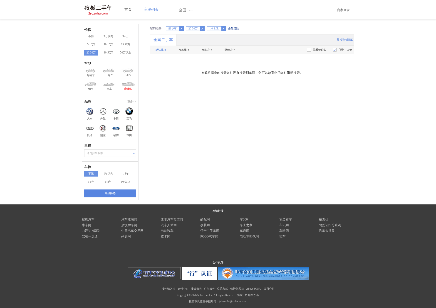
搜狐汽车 (88, 219)
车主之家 (246, 225)
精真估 (323, 219)
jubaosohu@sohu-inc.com (233, 301)
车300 (244, 219)
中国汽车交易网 (132, 231)
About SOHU (253, 288)
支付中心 (183, 288)
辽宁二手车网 (209, 231)
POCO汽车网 (209, 236)
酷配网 (205, 219)
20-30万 (91, 52)
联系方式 (222, 288)
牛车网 (86, 225)
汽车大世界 (327, 231)
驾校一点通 (90, 236)
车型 (87, 63)
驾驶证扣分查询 (330, 225)
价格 (87, 30)
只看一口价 (345, 49)
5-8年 (108, 181)
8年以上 (125, 181)
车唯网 (284, 231)
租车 (282, 236)
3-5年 (91, 181)
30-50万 (108, 52)
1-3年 (125, 173)
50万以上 (125, 52)
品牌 (87, 101)
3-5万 (125, 36)
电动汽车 (167, 231)
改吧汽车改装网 (172, 219)
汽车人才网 (169, 225)
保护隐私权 (237, 288)
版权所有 (253, 295)
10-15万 (108, 44)
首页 (128, 9)
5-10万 (91, 44)
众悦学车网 (129, 225)
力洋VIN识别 (91, 231)
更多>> (131, 101)
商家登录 (343, 10)
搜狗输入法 (168, 288)
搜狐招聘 (196, 288)
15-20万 (125, 44)
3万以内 (108, 36)
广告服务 (209, 288)
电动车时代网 (249, 236)
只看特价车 (319, 49)
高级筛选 (110, 193)
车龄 (87, 167)
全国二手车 (163, 40)
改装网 (205, 225)
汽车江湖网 (129, 219)
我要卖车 (285, 219)
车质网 (244, 231)
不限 (91, 36)
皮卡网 (165, 236)
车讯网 (284, 225)
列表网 (126, 236)
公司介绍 (269, 288)
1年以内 (108, 173)
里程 (87, 146)
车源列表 (151, 9)
